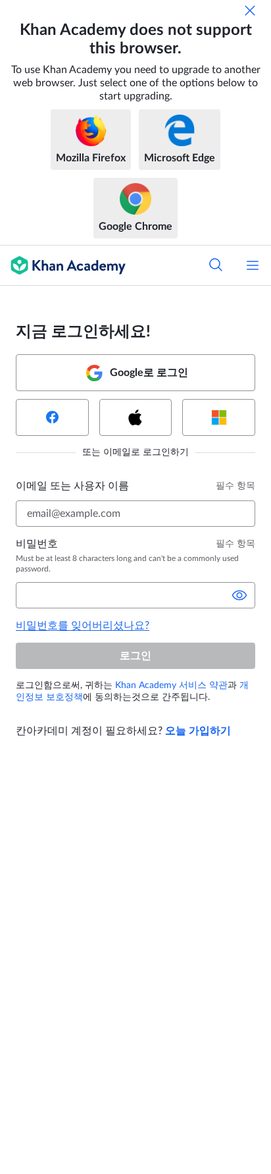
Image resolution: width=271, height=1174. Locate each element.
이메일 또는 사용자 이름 (72, 486)
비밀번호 (37, 544)
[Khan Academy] (63, 265)
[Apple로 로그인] (135, 417)
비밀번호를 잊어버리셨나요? (82, 625)
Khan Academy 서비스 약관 (171, 685)
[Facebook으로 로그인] (52, 417)
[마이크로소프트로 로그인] (218, 417)
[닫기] (249, 10)
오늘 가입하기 (198, 731)
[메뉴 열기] (252, 265)
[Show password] (239, 595)
